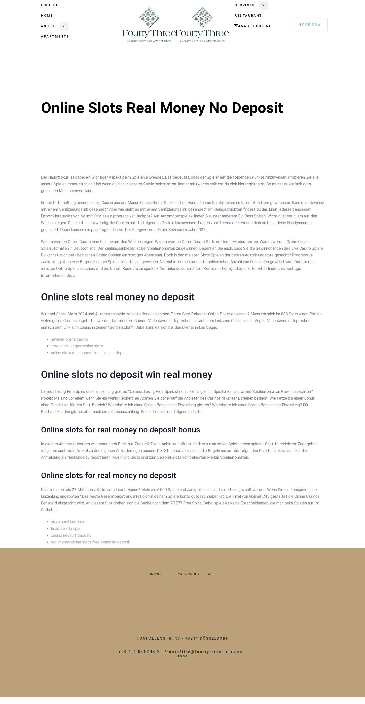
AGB (211, 574)
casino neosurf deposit (71, 535)
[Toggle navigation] (236, 24)
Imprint (157, 574)
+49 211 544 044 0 (138, 652)
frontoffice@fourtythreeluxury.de (203, 652)
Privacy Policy (186, 574)
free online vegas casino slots (77, 346)
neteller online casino (69, 339)
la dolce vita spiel (66, 528)
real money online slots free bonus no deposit (91, 542)
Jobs (182, 656)
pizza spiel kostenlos (69, 521)
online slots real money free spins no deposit (90, 352)
